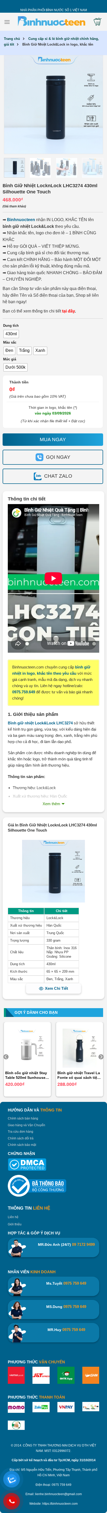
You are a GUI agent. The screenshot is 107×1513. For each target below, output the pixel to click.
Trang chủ (12, 39)
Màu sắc (9, 342)
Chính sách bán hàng (23, 1118)
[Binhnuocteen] (51, 22)
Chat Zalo (58, 476)
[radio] (11, 334)
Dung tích (11, 326)
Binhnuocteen (21, 219)
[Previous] (13, 104)
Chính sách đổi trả (21, 1138)
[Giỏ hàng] (97, 21)
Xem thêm (51, 804)
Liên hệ (13, 1217)
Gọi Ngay (58, 457)
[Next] (93, 104)
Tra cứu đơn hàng (20, 1131)
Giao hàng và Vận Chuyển (26, 1125)
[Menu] (7, 22)
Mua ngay (53, 439)
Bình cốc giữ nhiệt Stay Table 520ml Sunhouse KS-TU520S (26, 1075)
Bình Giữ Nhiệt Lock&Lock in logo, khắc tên (57, 44)
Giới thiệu (15, 1224)
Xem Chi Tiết (56, 988)
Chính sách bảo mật (22, 1145)
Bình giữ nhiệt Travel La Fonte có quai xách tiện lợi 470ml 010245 (78, 1075)
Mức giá (9, 359)
